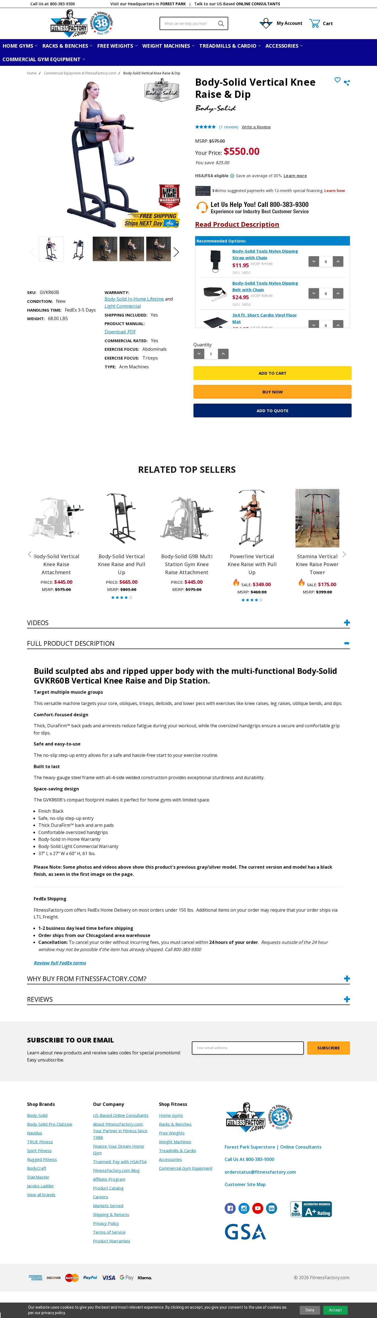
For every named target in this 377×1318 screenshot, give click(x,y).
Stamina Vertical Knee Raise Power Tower (317, 564)
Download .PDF (120, 332)
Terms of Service (109, 1232)
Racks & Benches (65, 45)
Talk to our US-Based (237, 3)
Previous (32, 252)
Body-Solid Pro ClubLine (49, 1124)
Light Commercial (123, 306)
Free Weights (115, 45)
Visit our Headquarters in (148, 3)
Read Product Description (237, 224)
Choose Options (121, 535)
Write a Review (256, 127)
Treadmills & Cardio (228, 45)
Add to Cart (56, 522)
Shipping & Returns (111, 1214)
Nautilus (34, 1133)
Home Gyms (18, 45)
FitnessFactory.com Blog (116, 1170)
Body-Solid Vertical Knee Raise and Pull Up (121, 564)
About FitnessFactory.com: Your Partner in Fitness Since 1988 (120, 1130)
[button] (188, 625)
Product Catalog (108, 1188)
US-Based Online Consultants (120, 1115)
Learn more (295, 175)
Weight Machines (166, 45)
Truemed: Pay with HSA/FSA (120, 1161)
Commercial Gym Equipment (42, 59)
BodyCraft (36, 1168)
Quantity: (202, 345)
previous (29, 554)
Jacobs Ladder (40, 1186)
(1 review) (228, 127)
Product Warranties (111, 1241)
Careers (100, 1197)
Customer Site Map (245, 1184)
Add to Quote (272, 410)
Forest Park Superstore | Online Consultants (273, 1147)
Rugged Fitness (42, 1159)
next (344, 554)
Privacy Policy (106, 1223)
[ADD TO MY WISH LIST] (75, 499)
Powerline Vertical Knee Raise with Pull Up (252, 564)
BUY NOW (56, 535)
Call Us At (249, 1159)
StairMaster (38, 1177)
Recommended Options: (221, 241)
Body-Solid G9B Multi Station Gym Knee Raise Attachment (187, 564)
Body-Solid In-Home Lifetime (134, 299)
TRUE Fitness (40, 1141)
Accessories (282, 45)
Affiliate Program (109, 1179)
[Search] (218, 23)
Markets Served (108, 1205)
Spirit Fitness (39, 1150)
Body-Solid (37, 1115)
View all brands (41, 1194)
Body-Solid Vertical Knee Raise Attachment (56, 564)
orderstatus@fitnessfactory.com (260, 1172)
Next (176, 252)
